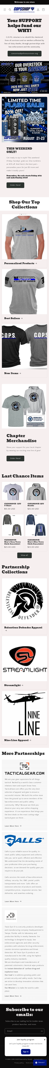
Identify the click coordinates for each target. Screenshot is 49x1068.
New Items (11, 373)
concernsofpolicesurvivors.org (24, 53)
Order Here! (15, 185)
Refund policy (38, 1059)
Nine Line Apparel (16, 740)
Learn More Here (12, 826)
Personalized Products (19, 263)
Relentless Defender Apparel (23, 627)
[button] (4, 9)
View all (24, 555)
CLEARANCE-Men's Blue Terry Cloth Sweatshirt (36, 542)
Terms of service (31, 1063)
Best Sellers (12, 318)
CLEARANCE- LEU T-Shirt (12, 505)
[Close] (45, 1039)
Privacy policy (19, 1063)
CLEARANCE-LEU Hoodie (36, 505)
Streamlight (12, 685)
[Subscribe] (41, 1031)
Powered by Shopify (25, 1059)
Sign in (26, 1052)
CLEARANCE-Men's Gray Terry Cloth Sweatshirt (12, 542)
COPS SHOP (15, 1059)
